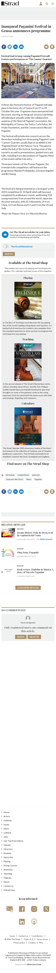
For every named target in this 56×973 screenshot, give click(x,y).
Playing (28, 278)
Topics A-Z (28, 939)
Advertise (8, 869)
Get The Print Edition (13, 841)
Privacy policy (19, 942)
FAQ (41, 942)
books (48, 268)
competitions (23, 475)
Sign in (18, 41)
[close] (54, 41)
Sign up (9, 254)
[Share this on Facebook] (3, 46)
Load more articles (28, 588)
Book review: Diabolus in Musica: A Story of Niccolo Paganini (35, 571)
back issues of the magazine (39, 271)
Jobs (6, 836)
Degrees (7, 877)
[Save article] (52, 46)
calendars (19, 271)
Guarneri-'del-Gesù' (14, 479)
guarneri (36, 475)
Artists (7, 816)
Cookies (32, 942)
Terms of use (42, 939)
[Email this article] (21, 46)
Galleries (8, 820)
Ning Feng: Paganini (27, 552)
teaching (42, 268)
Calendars (28, 403)
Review (20, 529)
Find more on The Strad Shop (28, 463)
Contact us (9, 886)
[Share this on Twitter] (9, 46)
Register (34, 637)
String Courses (10, 865)
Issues (6, 824)
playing (31, 268)
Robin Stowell (46, 539)
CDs (13, 271)
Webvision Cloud (34, 964)
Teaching (28, 339)
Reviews (7, 853)
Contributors (37, 936)
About (7, 881)
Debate (7, 845)
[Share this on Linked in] (15, 46)
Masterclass (9, 890)
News (28, 479)
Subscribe (8, 857)
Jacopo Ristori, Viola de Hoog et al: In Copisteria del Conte (35, 534)
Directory (8, 849)
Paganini (38, 479)
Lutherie (7, 832)
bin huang (10, 475)
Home (6, 812)
